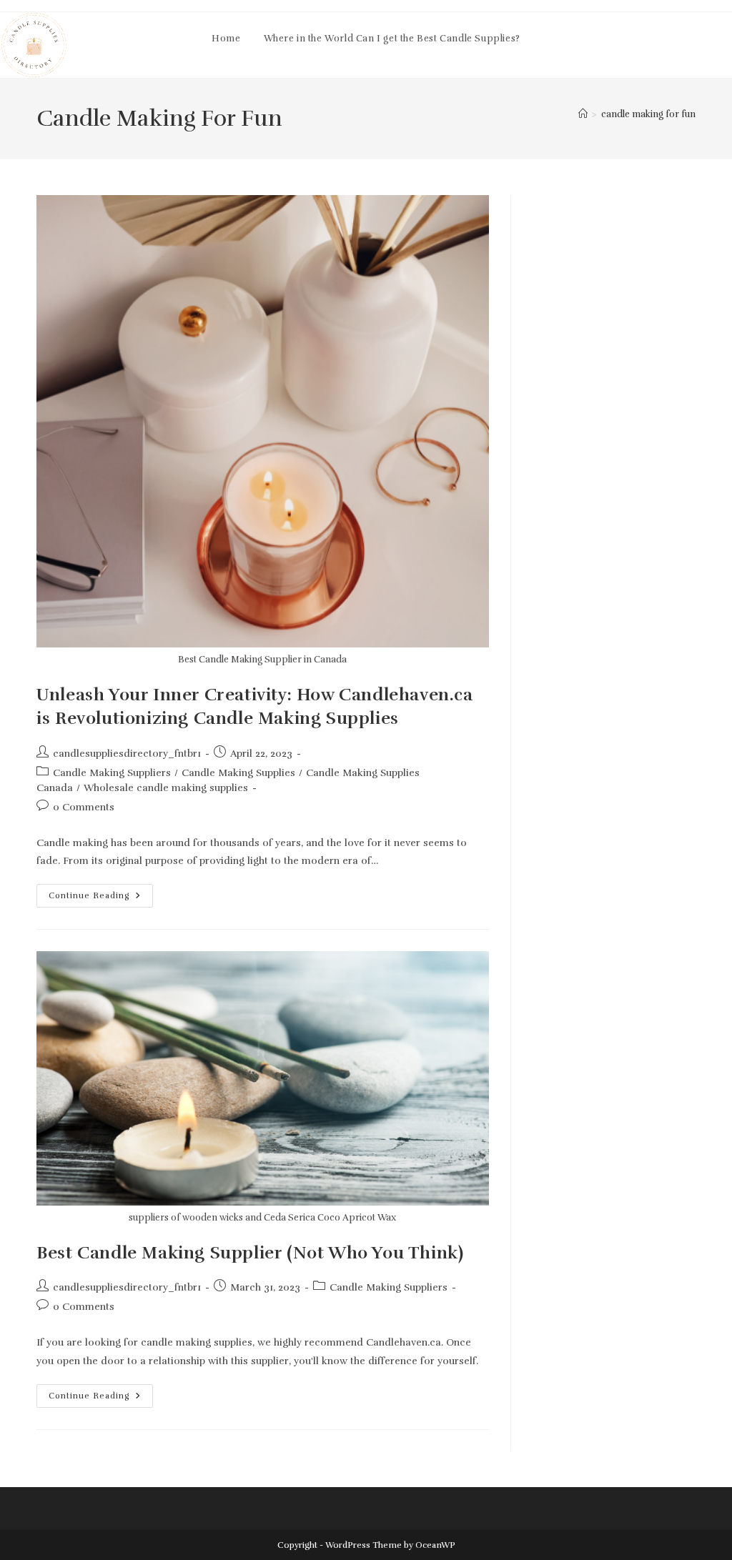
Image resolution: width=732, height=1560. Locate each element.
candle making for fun (648, 114)
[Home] (583, 114)
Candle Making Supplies (238, 773)
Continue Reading (101, 899)
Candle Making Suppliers (112, 773)
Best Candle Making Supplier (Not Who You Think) (249, 1252)
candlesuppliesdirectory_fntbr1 (127, 753)
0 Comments (83, 807)
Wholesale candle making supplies (166, 788)
